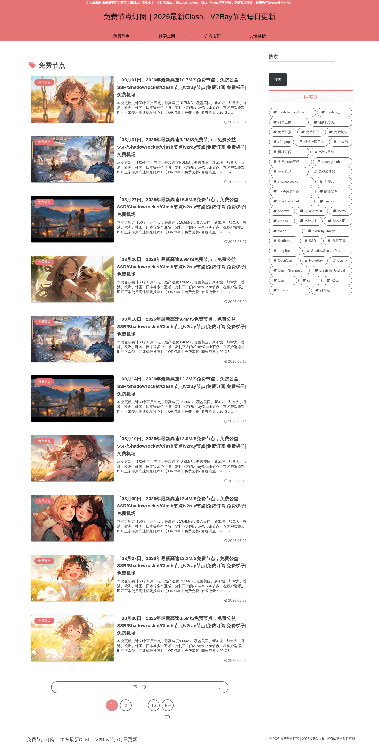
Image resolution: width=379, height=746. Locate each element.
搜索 (273, 56)
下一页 (140, 687)
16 (153, 705)
